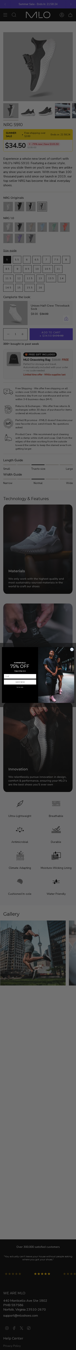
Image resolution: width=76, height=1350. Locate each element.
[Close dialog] (71, 649)
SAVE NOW (20, 682)
